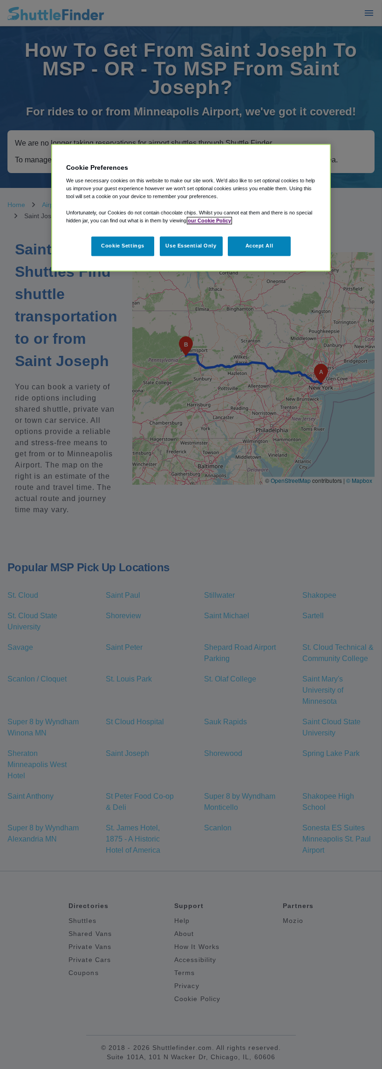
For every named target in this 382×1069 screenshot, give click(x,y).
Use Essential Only (190, 245)
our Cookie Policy (209, 220)
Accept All (259, 245)
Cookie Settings (122, 245)
